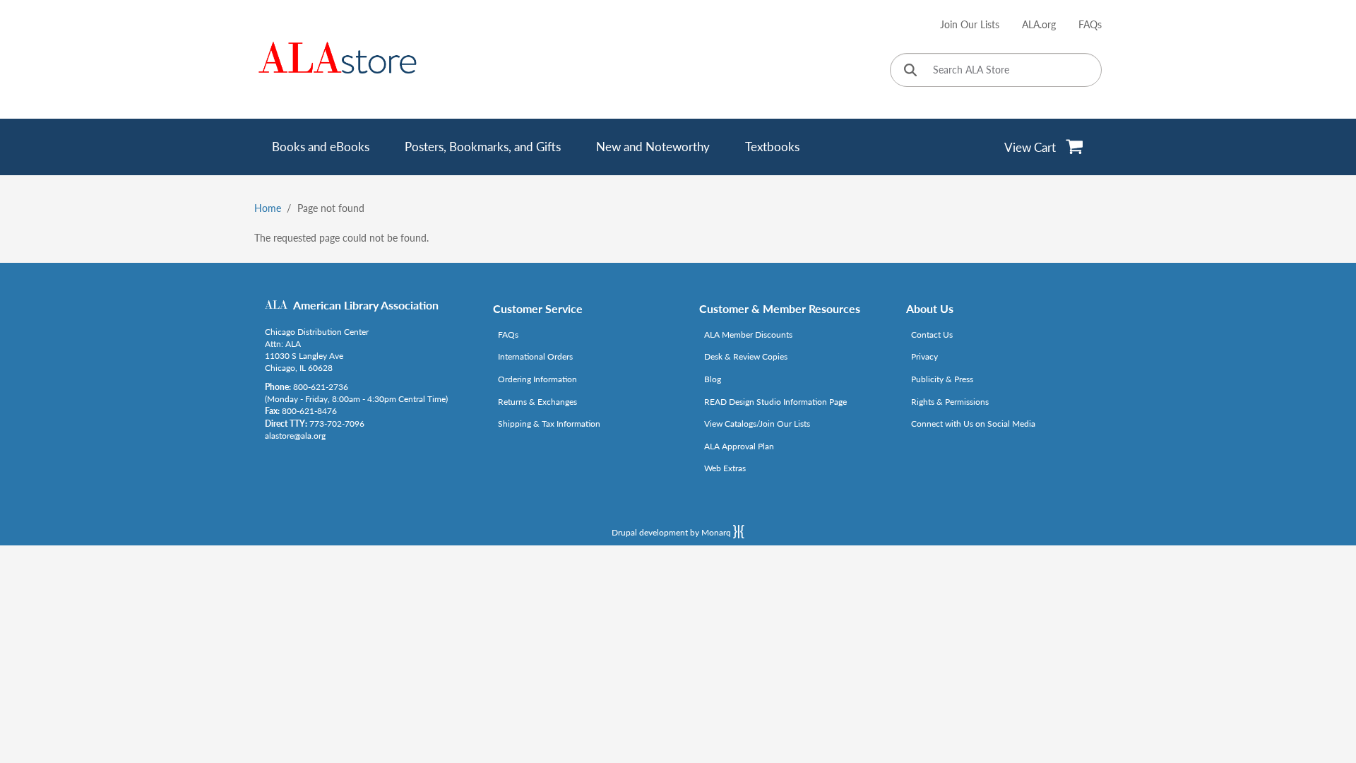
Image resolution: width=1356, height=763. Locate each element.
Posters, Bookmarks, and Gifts (483, 146)
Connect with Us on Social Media (973, 423)
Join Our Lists (969, 24)
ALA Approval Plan (739, 446)
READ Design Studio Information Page (775, 401)
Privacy (924, 356)
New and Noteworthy (653, 146)
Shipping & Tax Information (549, 423)
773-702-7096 (336, 423)
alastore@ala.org (295, 435)
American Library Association (366, 305)
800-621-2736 (320, 387)
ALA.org (1039, 24)
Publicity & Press (942, 379)
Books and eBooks (320, 146)
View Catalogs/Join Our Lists (757, 423)
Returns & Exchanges (537, 401)
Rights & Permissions (950, 401)
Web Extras (725, 468)
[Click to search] (910, 71)
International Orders (535, 356)
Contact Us (932, 334)
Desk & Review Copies (745, 356)
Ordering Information (537, 379)
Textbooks (772, 146)
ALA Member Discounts (748, 334)
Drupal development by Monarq (672, 532)
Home (267, 208)
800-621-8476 (309, 411)
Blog (712, 379)
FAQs (1090, 24)
